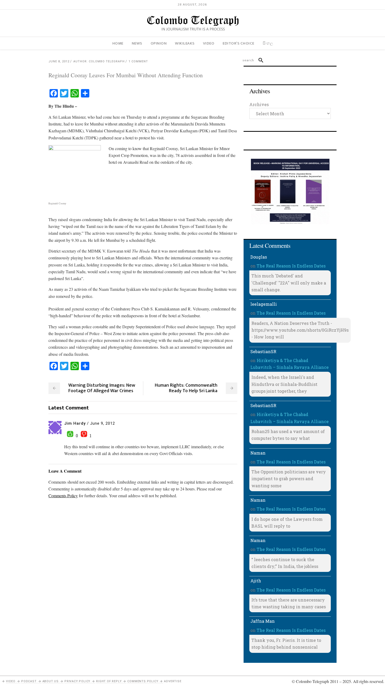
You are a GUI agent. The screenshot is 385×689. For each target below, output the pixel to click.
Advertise (172, 681)
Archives (259, 104)
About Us (50, 681)
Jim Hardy (75, 423)
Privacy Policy (77, 681)
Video (10, 681)
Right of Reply (109, 681)
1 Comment (138, 61)
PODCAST (29, 681)
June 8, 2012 (58, 61)
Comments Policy (142, 681)
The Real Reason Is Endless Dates (291, 266)
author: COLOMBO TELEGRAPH (99, 61)
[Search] (258, 60)
